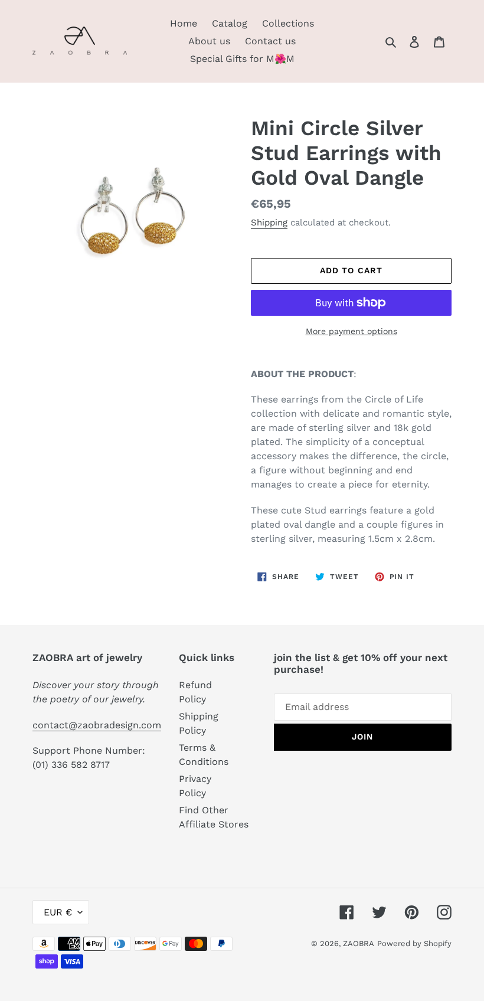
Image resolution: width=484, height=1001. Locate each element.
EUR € (58, 912)
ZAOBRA (358, 943)
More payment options (351, 331)
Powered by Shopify (414, 943)
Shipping (269, 222)
